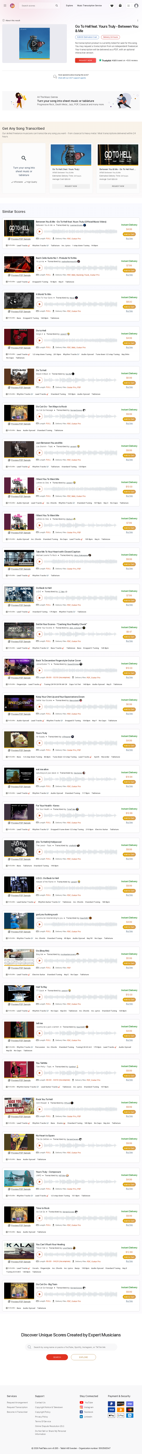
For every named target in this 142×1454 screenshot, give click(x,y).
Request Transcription (17, 1407)
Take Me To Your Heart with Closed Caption (58, 551)
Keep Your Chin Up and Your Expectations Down (60, 696)
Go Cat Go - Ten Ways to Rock (51, 406)
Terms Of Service (43, 1421)
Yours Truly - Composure (48, 1171)
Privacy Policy (41, 1416)
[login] (136, 5)
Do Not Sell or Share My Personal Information (50, 1432)
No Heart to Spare (45, 1135)
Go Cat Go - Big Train (46, 1284)
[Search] (56, 5)
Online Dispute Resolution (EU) (49, 1426)
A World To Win (43, 294)
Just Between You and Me (49, 442)
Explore (83, 1357)
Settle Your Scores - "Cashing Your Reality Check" (61, 624)
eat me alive (42, 769)
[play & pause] (39, 231)
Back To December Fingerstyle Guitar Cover (58, 660)
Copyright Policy (42, 1411)
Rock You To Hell (44, 1099)
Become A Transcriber (17, 1411)
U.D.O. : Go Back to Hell (47, 878)
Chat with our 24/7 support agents (72, 78)
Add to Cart (129, 234)
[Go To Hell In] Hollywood (48, 841)
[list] (128, 5)
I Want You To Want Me (47, 479)
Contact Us (40, 1402)
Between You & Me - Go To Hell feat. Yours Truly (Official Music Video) (71, 221)
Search (57, 1357)
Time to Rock (42, 1208)
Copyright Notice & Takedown (49, 1407)
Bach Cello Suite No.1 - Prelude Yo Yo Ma (56, 258)
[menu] (5, 5)
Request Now (85, 60)
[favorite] (112, 6)
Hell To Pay (41, 987)
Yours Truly (41, 733)
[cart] (120, 6)
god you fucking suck (47, 914)
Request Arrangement (17, 1402)
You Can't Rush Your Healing (50, 1244)
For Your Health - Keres (47, 805)
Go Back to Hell (43, 588)
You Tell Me (41, 1063)
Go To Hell (41, 370)
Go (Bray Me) (42, 950)
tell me (39, 1023)
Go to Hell (41, 330)
